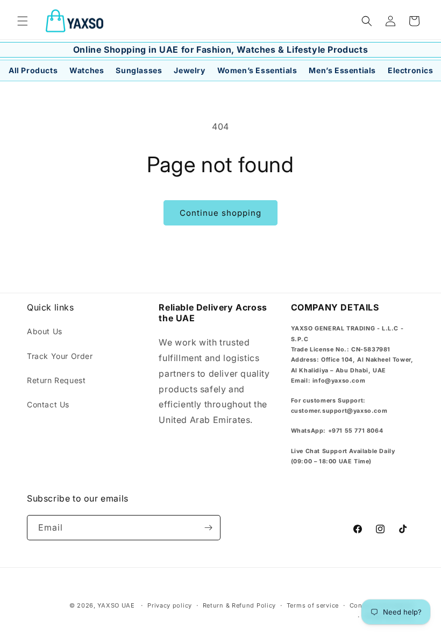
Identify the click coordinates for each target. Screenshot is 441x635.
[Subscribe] (208, 527)
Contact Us (48, 404)
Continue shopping (220, 213)
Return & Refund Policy (239, 605)
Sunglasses (139, 70)
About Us (44, 331)
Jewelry (189, 70)
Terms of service (313, 605)
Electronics (410, 70)
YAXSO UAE (115, 605)
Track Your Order (60, 356)
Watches (86, 70)
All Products (33, 70)
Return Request (56, 380)
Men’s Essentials (342, 70)
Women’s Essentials (257, 70)
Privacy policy (169, 605)
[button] (22, 21)
